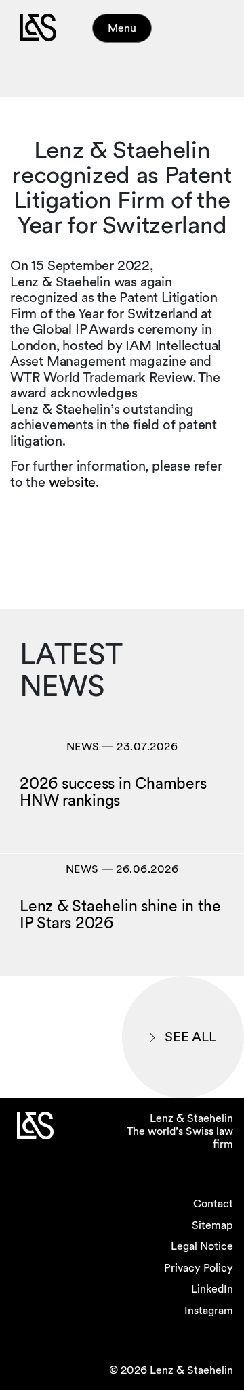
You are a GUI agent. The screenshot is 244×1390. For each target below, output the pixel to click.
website (72, 482)
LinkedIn (212, 1288)
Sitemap (212, 1225)
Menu (122, 28)
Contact (213, 1203)
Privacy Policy (198, 1267)
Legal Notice (202, 1246)
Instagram (208, 1310)
